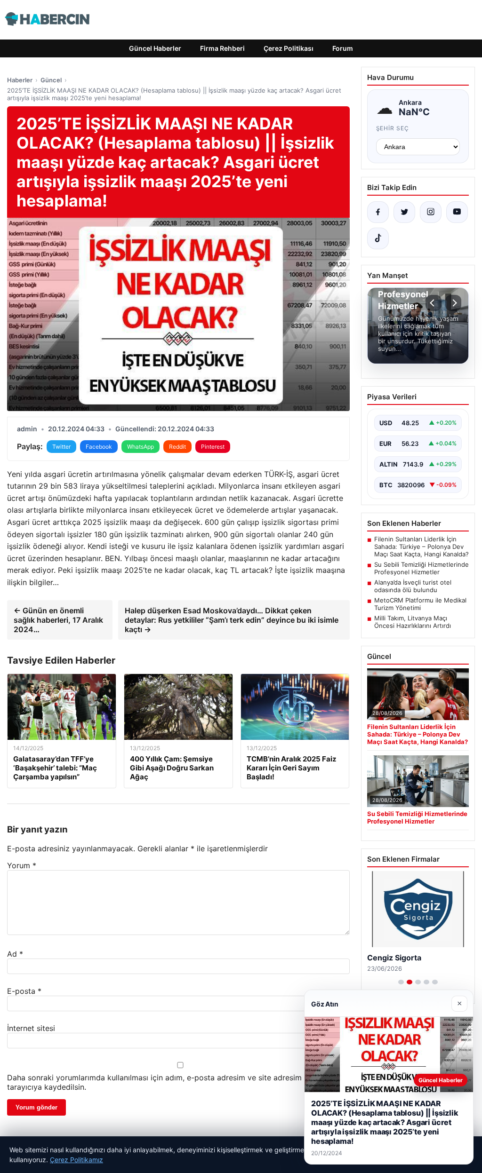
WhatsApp (140, 446)
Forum (342, 48)
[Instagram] (431, 212)
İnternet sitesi (31, 1028)
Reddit (177, 446)
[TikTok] (378, 238)
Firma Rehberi (222, 48)
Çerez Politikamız (76, 1160)
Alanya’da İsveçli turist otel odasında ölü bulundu (412, 586)
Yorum (21, 865)
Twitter (61, 446)
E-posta (24, 991)
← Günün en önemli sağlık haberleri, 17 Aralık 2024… (58, 620)
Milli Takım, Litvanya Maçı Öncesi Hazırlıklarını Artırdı (412, 621)
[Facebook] (378, 212)
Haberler (19, 80)
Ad (15, 954)
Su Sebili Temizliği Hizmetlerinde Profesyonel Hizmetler (421, 568)
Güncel (51, 80)
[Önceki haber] (434, 303)
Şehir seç (393, 128)
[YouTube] (457, 212)
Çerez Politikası (288, 48)
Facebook (99, 446)
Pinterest (213, 446)
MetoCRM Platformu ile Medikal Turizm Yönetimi (420, 603)
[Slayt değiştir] (401, 982)
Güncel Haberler (155, 48)
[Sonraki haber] (453, 303)
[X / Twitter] (404, 212)
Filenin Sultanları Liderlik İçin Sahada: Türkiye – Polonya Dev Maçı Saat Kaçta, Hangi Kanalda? (421, 546)
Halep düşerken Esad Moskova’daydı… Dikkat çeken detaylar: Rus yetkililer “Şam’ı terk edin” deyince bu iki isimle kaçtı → (231, 620)
